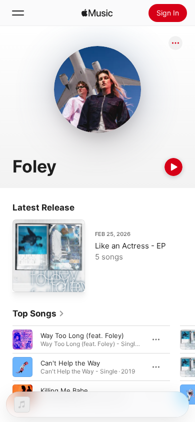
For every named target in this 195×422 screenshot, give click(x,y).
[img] (97, 13)
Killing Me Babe (64, 390)
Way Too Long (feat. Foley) (82, 336)
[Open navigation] (18, 13)
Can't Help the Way (70, 363)
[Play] (173, 167)
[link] (38, 313)
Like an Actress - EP (130, 245)
